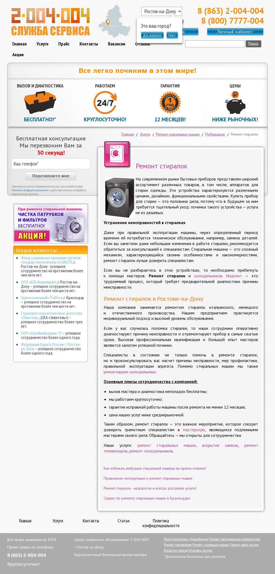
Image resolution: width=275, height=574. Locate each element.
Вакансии (116, 44)
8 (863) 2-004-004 (230, 10)
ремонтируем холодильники (130, 371)
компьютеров (251, 539)
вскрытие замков (220, 445)
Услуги (42, 44)
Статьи (123, 521)
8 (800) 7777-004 (232, 20)
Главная (19, 44)
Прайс (64, 44)
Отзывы (142, 44)
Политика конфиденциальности (161, 523)
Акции (18, 54)
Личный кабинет (235, 31)
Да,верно (152, 35)
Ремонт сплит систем (244, 545)
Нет (172, 35)
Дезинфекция (198, 539)
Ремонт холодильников (225, 539)
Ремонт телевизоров (177, 545)
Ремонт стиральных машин (210, 545)
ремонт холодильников (151, 450)
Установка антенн (200, 550)
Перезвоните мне (50, 175)
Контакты (88, 44)
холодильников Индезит (218, 275)
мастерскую (194, 429)
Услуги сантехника (176, 539)
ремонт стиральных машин (167, 445)
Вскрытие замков (175, 550)
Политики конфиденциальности (30, 190)
